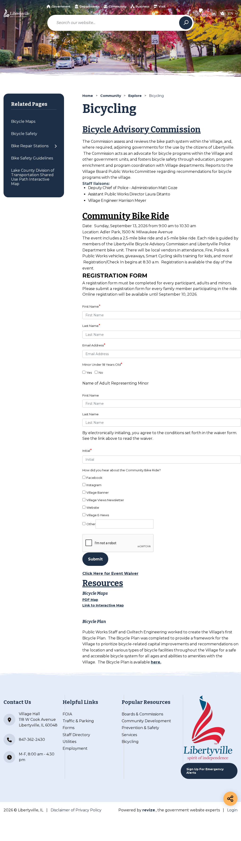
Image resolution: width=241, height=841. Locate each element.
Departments (90, 6)
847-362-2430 (32, 739)
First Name (91, 306)
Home (87, 96)
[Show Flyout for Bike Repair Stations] (56, 146)
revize (148, 810)
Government (61, 6)
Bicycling (130, 741)
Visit (162, 6)
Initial (87, 450)
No (101, 372)
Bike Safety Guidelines (32, 158)
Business (142, 6)
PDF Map (90, 600)
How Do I (109, 20)
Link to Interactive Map (103, 605)
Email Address (93, 345)
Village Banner (97, 492)
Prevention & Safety (140, 728)
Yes (89, 372)
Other (91, 524)
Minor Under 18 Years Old (102, 364)
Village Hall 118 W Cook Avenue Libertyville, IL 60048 (38, 719)
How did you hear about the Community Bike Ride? (121, 470)
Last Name (91, 325)
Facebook (94, 478)
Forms (68, 728)
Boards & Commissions (142, 714)
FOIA (67, 714)
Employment (75, 748)
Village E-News (97, 515)
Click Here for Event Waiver (110, 573)
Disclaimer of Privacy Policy (76, 810)
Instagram (93, 485)
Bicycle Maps (23, 121)
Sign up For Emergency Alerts (205, 770)
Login (232, 810)
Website (92, 507)
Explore (135, 96)
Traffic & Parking (78, 721)
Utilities (69, 741)
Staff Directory (76, 735)
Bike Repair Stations (29, 146)
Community (117, 6)
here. (156, 662)
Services (129, 735)
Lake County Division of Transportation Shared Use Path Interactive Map (32, 177)
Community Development (146, 721)
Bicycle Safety (24, 133)
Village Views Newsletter (105, 500)
